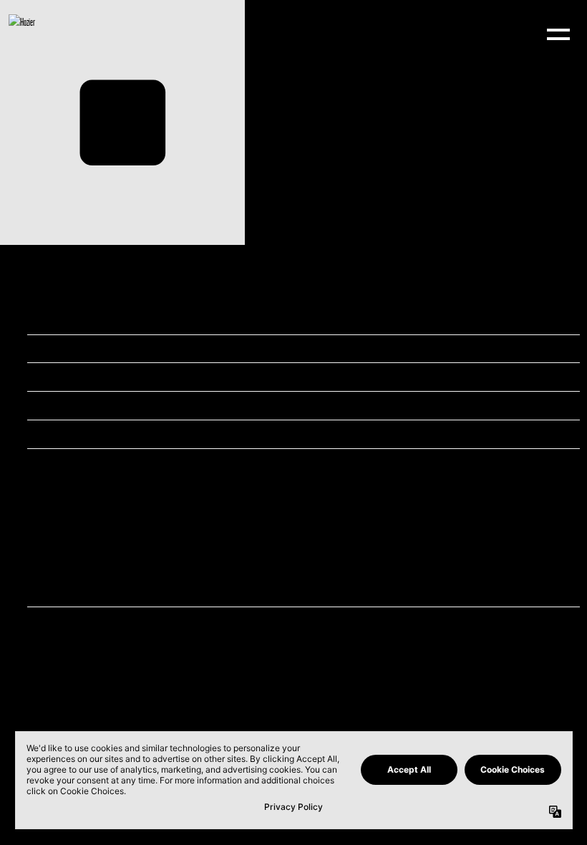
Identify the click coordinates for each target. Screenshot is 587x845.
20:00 (197, 348)
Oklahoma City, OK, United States (226, 405)
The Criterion (205, 376)
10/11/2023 (202, 319)
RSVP (197, 620)
